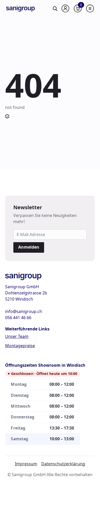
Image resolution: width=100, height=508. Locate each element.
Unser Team (16, 336)
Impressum (26, 464)
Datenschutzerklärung (63, 464)
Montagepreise (20, 345)
